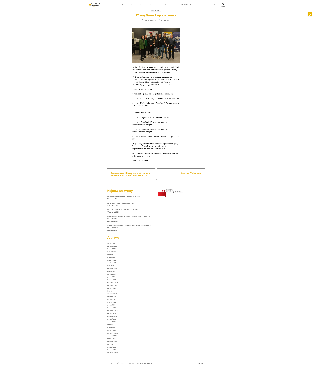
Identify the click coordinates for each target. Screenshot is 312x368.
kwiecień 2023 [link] (111, 319)
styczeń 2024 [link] (111, 302)
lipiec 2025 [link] (110, 266)
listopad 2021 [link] (111, 350)
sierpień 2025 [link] (111, 263)
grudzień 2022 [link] (111, 327)
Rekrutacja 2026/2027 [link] (181, 5)
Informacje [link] (158, 5)
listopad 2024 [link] (111, 280)
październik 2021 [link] (112, 353)
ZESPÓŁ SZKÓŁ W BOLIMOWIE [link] (124, 363)
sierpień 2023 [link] (111, 313)
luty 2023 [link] (110, 324)
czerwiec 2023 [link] (112, 316)
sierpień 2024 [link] (111, 288)
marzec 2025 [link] (111, 274)
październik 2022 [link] (112, 333)
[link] (310, 14)
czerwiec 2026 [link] (112, 246)
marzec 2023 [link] (111, 322)
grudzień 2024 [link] (111, 277)
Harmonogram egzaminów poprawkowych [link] (120, 203)
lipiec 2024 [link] (110, 291)
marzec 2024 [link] (111, 299)
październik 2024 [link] (112, 282)
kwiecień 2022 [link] (111, 347)
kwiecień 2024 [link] (112, 296)
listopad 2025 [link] (111, 260)
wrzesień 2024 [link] (112, 285)
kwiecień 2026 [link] (112, 249)
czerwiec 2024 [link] (112, 294)
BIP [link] (214, 5)
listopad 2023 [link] (111, 308)
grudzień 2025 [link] (111, 257)
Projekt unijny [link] (169, 5)
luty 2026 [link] (110, 254)
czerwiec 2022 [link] (112, 341)
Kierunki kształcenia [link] (145, 5)
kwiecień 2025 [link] (111, 271)
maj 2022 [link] (110, 344)
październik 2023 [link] (112, 310)
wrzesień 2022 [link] (112, 336)
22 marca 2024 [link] (165, 20)
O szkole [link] (133, 5)
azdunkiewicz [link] (152, 20)
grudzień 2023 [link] (111, 305)
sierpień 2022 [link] (111, 338)
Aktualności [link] (125, 5)
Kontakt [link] (207, 5)
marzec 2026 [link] (111, 252)
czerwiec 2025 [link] (112, 268)
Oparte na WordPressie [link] (144, 363)
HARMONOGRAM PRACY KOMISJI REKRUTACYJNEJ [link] (123, 210)
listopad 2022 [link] (111, 330)
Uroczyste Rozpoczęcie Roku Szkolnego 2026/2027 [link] (123, 196)
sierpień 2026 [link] (111, 243)
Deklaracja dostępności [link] (196, 5)
